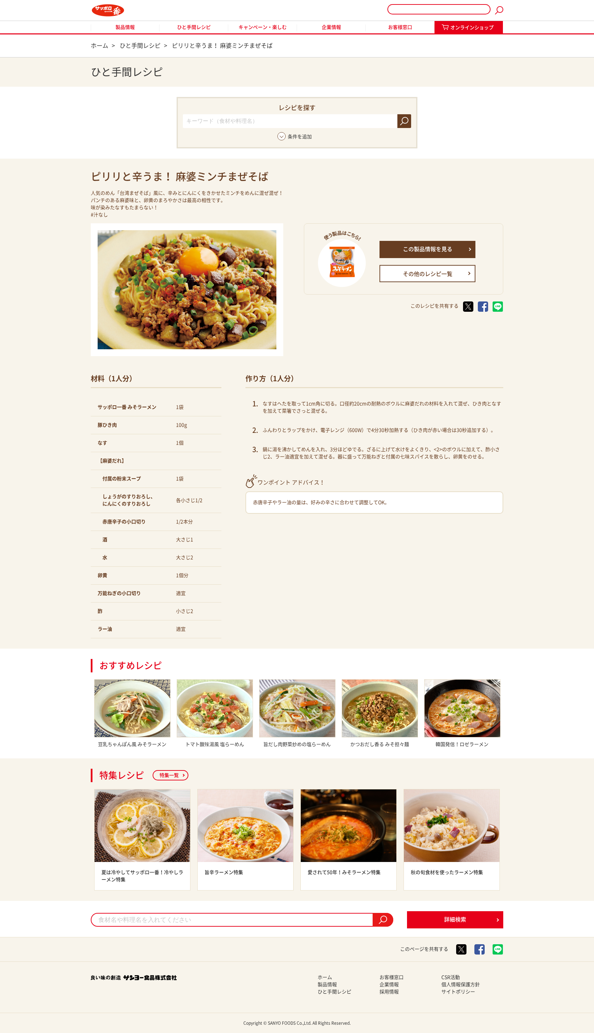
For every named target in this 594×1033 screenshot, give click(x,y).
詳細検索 (455, 919)
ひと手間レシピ (194, 27)
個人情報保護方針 (460, 984)
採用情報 (389, 991)
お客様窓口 (400, 27)
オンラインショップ (472, 27)
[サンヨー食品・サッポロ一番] (108, 10)
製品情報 (125, 27)
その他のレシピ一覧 (427, 274)
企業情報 (331, 27)
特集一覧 (169, 775)
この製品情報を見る (427, 249)
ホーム (325, 977)
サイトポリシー (458, 991)
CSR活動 (450, 977)
